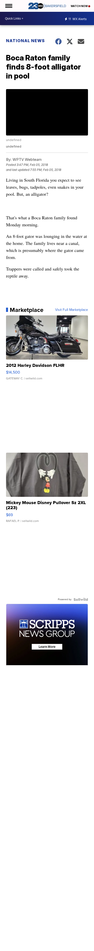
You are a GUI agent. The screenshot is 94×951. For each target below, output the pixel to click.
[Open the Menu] (8, 6)
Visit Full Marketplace (71, 310)
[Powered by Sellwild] (80, 599)
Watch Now (79, 6)
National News (25, 40)
